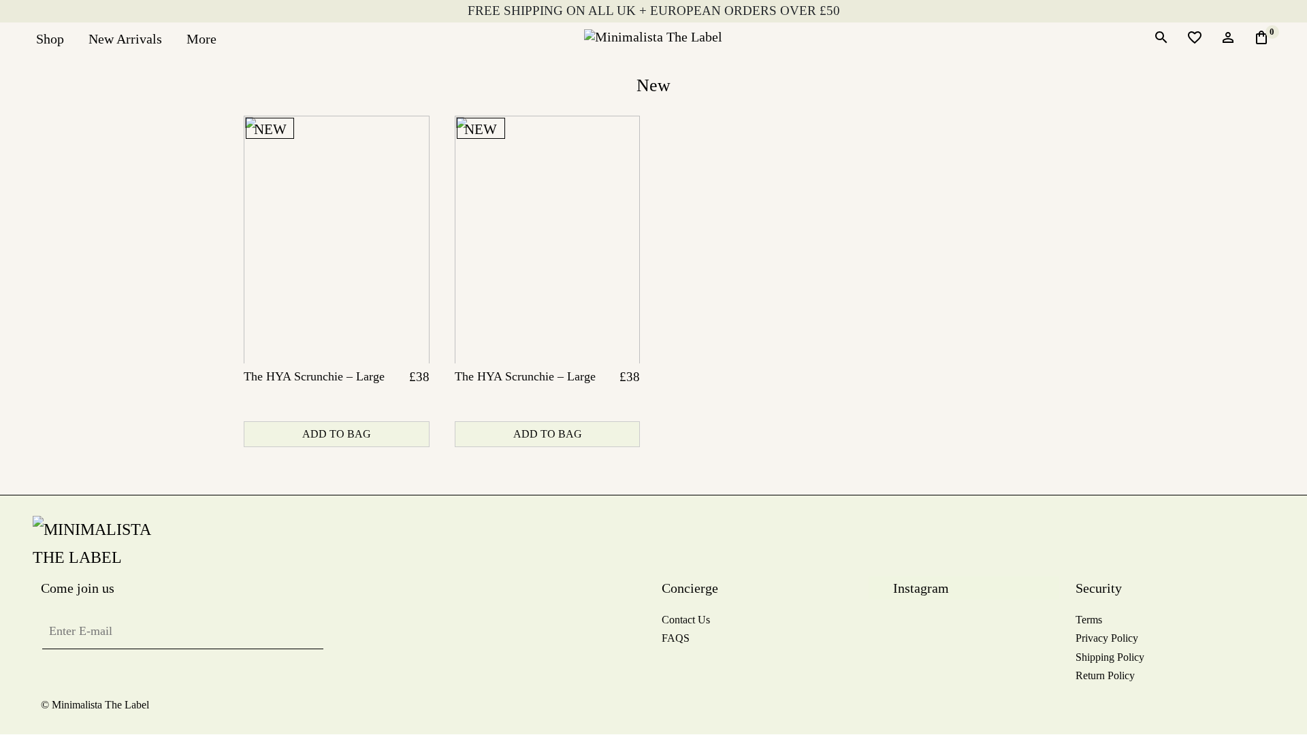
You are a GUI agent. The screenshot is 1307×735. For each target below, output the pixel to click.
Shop (50, 38)
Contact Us (686, 619)
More (201, 38)
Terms (1089, 619)
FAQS (676, 638)
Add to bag (336, 434)
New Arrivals (125, 38)
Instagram (921, 588)
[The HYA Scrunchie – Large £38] (337, 239)
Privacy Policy (1107, 638)
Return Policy (1105, 675)
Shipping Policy (1110, 657)
